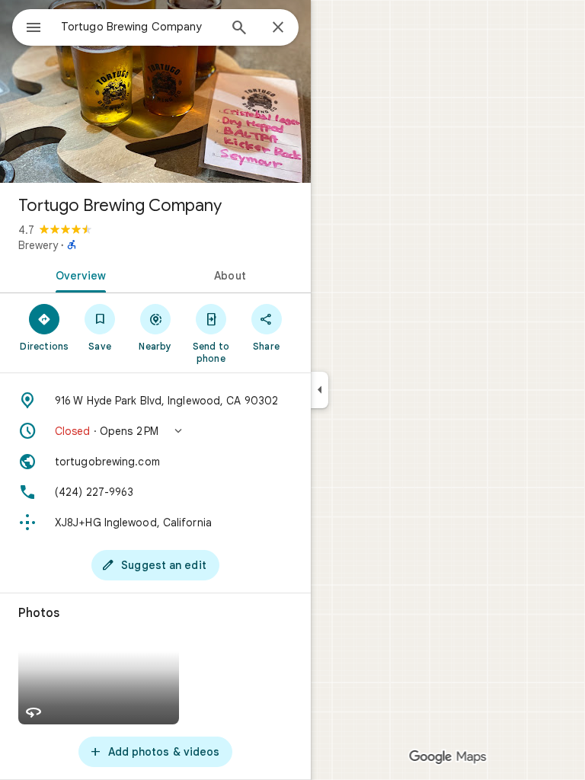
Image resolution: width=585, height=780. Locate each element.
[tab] (77, 274)
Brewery (38, 245)
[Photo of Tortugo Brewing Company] (155, 91)
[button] (155, 431)
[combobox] (139, 27)
